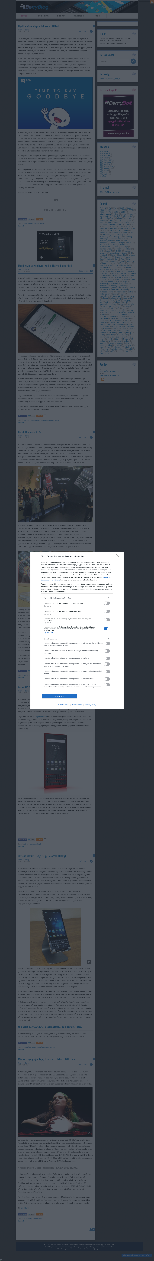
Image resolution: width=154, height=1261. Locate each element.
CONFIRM (59, 696)
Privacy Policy (90, 705)
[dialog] (77, 630)
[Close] (118, 556)
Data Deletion (63, 705)
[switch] (107, 603)
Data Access (77, 705)
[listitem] (77, 598)
